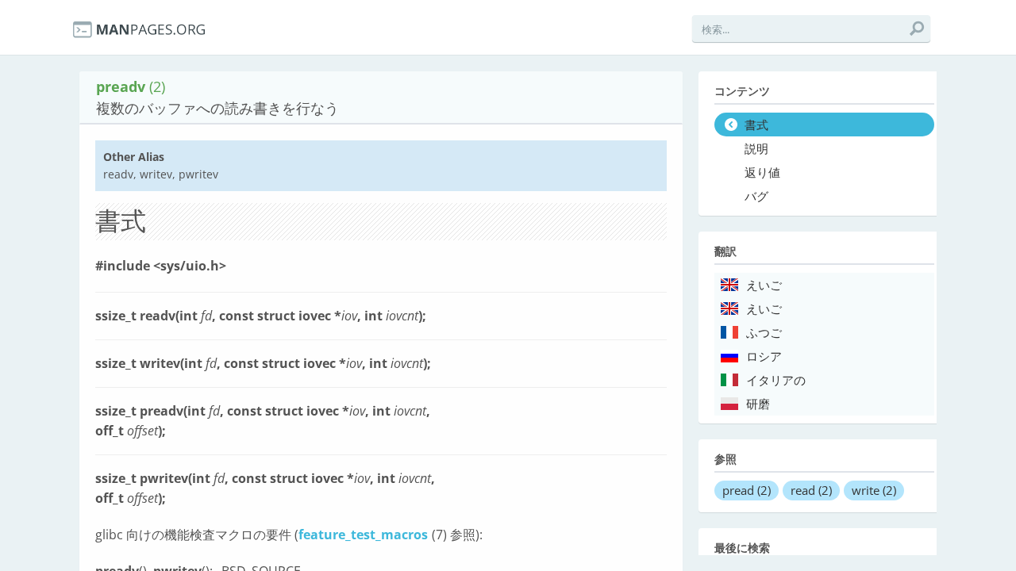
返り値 (762, 173)
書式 (756, 125)
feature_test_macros (363, 534)
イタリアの (776, 381)
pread (746, 490)
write (874, 490)
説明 (756, 149)
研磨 (758, 404)
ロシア (764, 357)
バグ (756, 197)
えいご (764, 285)
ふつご (764, 333)
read (811, 490)
